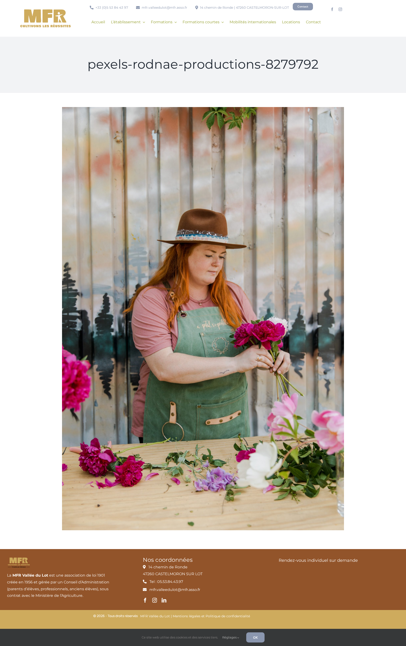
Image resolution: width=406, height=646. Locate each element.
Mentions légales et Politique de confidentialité (211, 616)
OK (255, 637)
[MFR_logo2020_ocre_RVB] (45, 11)
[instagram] (340, 9)
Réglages (229, 637)
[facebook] (332, 9)
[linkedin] (164, 600)
